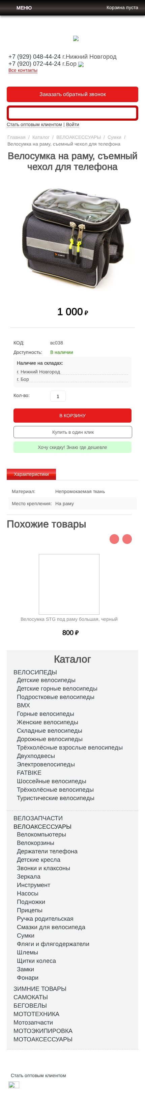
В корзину (72, 415)
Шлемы (27, 952)
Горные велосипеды (45, 713)
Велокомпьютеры (41, 834)
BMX (23, 705)
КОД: (18, 342)
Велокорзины (35, 842)
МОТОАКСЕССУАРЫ (42, 1039)
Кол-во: (21, 395)
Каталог (41, 137)
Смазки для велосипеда (51, 927)
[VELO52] (76, 38)
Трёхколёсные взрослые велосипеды (70, 747)
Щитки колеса (36, 960)
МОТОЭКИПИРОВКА (42, 1031)
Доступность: (27, 352)
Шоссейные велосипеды (51, 781)
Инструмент (33, 885)
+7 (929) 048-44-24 (34, 56)
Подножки (31, 901)
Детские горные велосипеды (57, 688)
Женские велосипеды (47, 722)
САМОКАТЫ (30, 997)
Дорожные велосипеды (50, 739)
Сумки (114, 137)
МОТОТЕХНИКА (36, 1014)
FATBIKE (29, 772)
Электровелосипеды (46, 764)
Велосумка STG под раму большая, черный (69, 619)
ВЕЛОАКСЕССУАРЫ (78, 137)
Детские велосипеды (46, 680)
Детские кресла (38, 859)
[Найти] (131, 113)
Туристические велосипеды (55, 798)
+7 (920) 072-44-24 (34, 63)
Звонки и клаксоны (43, 868)
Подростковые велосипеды (55, 697)
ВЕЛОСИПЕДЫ (35, 672)
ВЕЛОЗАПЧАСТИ (38, 818)
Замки (25, 969)
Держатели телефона (47, 851)
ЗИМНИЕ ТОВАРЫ (39, 988)
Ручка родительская (45, 918)
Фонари (27, 977)
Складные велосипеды (49, 730)
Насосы (27, 893)
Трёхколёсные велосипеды (55, 789)
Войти (72, 124)
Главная (16, 137)
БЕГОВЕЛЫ (30, 1005)
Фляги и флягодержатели (53, 944)
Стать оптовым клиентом (34, 124)
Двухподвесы (36, 756)
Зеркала (28, 876)
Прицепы (29, 910)
